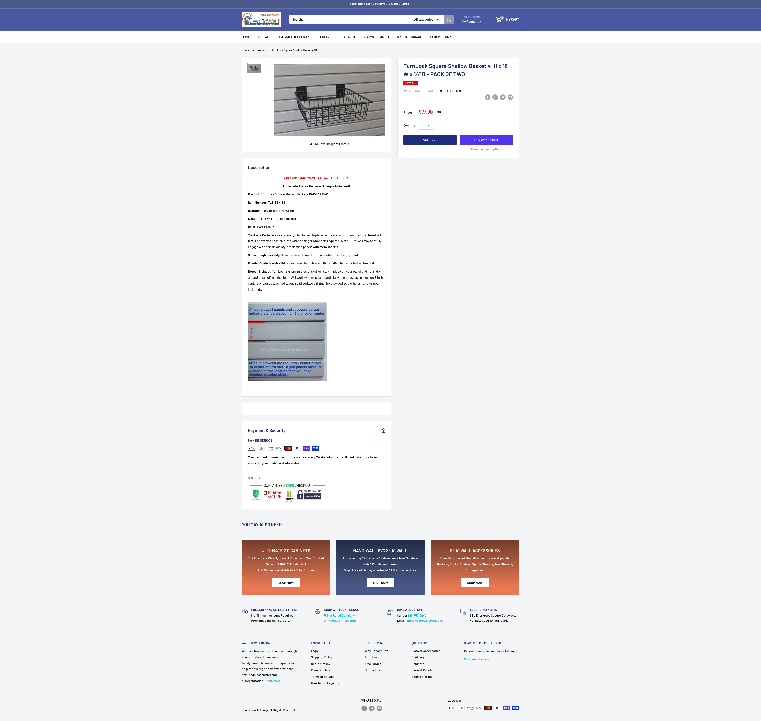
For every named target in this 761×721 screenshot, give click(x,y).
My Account (470, 21)
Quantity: (409, 125)
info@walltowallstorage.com (426, 620)
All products (260, 50)
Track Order (373, 663)
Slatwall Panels (422, 670)
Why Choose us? (376, 651)
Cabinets (418, 663)
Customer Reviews (477, 659)
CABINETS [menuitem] (348, 37)
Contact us (372, 670)
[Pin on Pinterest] (495, 97)
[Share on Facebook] (487, 97)
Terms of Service (322, 676)
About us (371, 657)
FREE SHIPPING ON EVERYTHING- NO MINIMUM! (380, 4)
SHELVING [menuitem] (327, 37)
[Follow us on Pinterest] (372, 708)
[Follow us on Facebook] (364, 708)
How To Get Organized (326, 683)
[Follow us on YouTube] (379, 708)
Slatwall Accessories (426, 651)
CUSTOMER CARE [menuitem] (441, 37)
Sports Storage (422, 676)
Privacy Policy (320, 670)
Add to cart (430, 140)
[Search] (449, 19)
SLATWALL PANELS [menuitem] (376, 37)
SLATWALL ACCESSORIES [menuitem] (295, 37)
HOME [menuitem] (246, 37)
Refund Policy (320, 663)
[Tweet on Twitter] (503, 97)
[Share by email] (510, 97)
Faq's (314, 651)
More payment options (486, 149)
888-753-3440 (417, 615)
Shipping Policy (321, 657)
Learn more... (274, 681)
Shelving (418, 657)
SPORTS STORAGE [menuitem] (409, 37)
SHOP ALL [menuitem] (264, 37)
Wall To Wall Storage (418, 91)
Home (245, 50)
